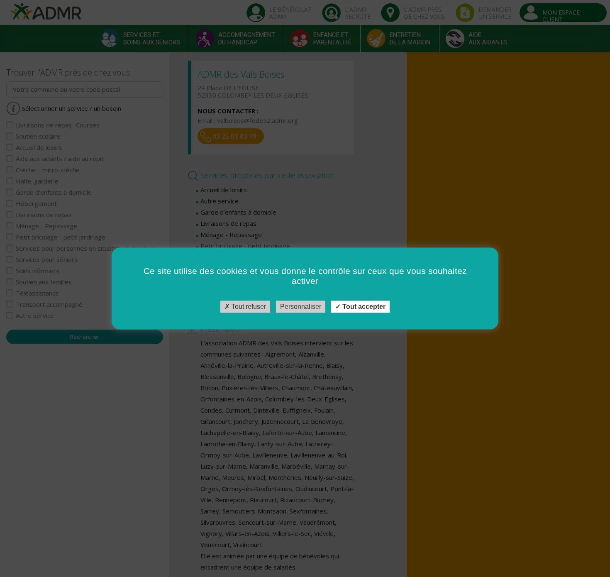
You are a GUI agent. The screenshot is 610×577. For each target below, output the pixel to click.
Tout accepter (363, 306)
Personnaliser (300, 306)
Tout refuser (248, 306)
